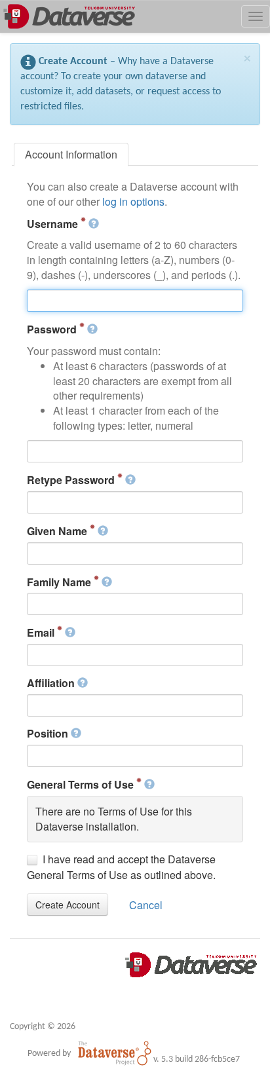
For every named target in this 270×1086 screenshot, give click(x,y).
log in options (133, 201)
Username (54, 223)
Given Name (58, 530)
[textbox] (135, 301)
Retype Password (72, 479)
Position (49, 733)
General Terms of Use (81, 784)
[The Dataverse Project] (114, 1053)
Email (42, 632)
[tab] (71, 154)
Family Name (60, 582)
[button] (67, 904)
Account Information (71, 154)
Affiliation (52, 683)
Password (53, 329)
